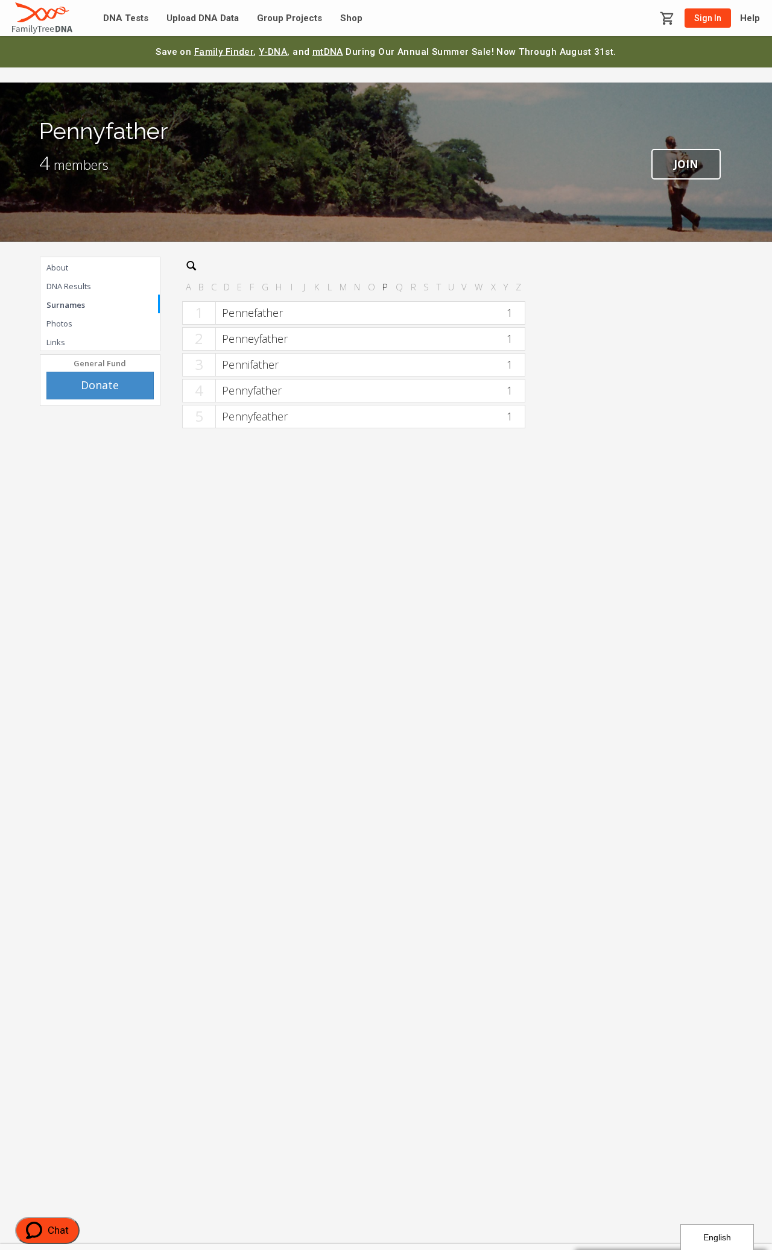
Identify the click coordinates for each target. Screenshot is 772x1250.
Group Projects (289, 18)
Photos (59, 323)
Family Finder (224, 51)
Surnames (65, 304)
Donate (100, 385)
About (57, 267)
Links (55, 342)
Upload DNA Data (202, 18)
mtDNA (327, 51)
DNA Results (68, 286)
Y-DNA (273, 51)
